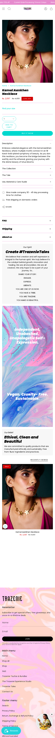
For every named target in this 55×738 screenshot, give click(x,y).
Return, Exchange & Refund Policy (17, 715)
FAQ (4, 220)
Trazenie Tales (9, 686)
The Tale (6, 175)
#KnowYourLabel (10, 736)
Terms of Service (11, 645)
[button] (9, 9)
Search (5, 705)
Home (4, 86)
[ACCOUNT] (45, 9)
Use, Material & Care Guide (14, 181)
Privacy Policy (45, 643)
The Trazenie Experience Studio (16, 681)
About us (7, 237)
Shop (4, 666)
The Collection (9, 168)
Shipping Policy (9, 721)
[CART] (51, 9)
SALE (4, 671)
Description (7, 143)
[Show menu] (3, 9)
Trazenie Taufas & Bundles (14, 676)
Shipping (7, 228)
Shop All (5, 661)
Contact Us (7, 691)
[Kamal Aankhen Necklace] (27, 496)
